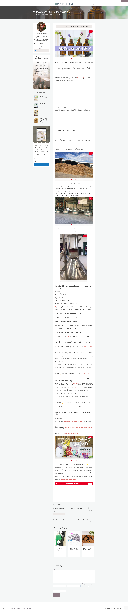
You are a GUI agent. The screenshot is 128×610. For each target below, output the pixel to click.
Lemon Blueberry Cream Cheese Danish (43, 113)
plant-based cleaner (79, 387)
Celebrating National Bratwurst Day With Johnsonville (86, 519)
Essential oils (57, 306)
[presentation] (60, 538)
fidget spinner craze (81, 77)
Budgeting (78, 4)
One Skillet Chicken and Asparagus (60, 518)
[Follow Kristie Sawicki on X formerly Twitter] (56, 514)
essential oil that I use (75, 193)
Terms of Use (19, 608)
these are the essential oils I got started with (73, 421)
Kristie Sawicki (38, 14)
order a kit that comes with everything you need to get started (78, 427)
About (50, 4)
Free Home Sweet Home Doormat (87, 549)
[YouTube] (5, 4)
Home (42, 4)
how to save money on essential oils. (73, 433)
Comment (55, 569)
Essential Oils (36, 9)
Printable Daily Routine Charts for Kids (44, 97)
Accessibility (29, 608)
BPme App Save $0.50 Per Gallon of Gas (60, 549)
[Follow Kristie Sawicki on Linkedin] (62, 514)
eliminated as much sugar (75, 383)
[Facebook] (2, 4)
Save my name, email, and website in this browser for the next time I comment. (88, 584)
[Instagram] (3, 4)
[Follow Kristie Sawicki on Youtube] (60, 514)
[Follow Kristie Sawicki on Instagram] (58, 514)
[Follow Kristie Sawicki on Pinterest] (64, 514)
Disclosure (24, 608)
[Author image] (33, 14)
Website (55, 591)
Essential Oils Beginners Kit (65, 130)
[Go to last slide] (54, 544)
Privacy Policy (13, 608)
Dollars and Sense (62, 315)
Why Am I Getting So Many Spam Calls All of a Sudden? (43, 105)
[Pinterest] (8, 4)
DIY (68, 336)
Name (55, 585)
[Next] (94, 544)
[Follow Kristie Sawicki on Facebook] (54, 514)
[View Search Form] (125, 4)
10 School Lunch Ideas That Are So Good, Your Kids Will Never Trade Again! (43, 120)
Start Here (46, 4)
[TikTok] (7, 4)
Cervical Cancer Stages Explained (74, 549)
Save (91, 31)
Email (69, 585)
